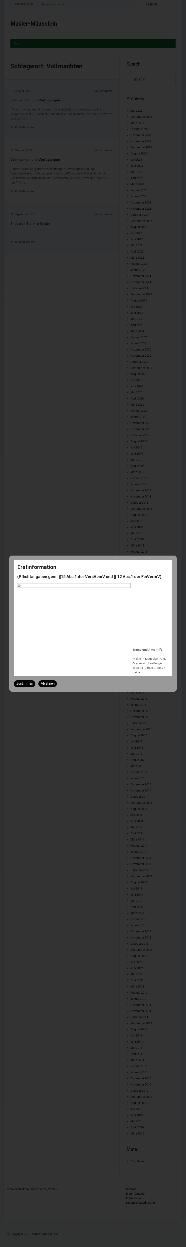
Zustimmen (24, 683)
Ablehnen (48, 683)
